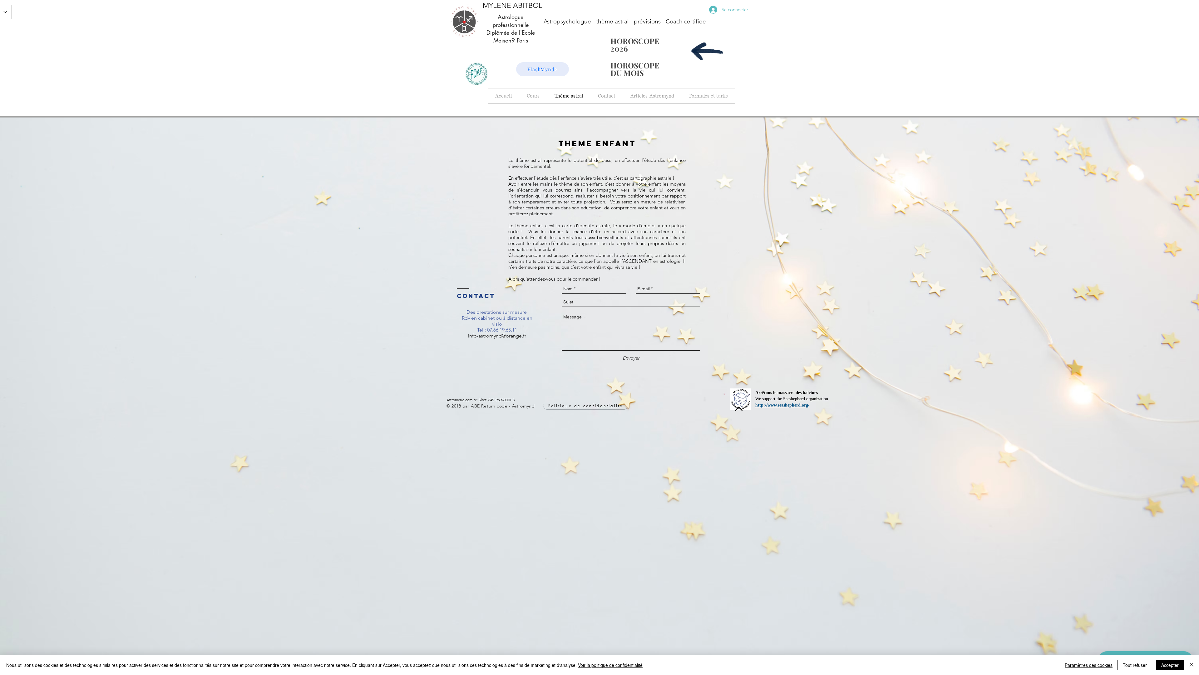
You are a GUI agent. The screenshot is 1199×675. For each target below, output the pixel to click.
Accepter (1170, 665)
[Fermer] (1191, 665)
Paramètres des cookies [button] (1089, 665)
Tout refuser (1135, 665)
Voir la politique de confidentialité (610, 665)
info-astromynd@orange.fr (497, 336)
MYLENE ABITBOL (512, 5)
